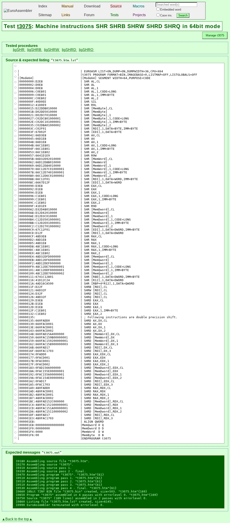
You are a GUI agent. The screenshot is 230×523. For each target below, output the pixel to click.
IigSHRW (52, 50)
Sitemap (45, 15)
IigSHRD (69, 50)
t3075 (24, 26)
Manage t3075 (215, 35)
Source (116, 6)
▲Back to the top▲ (17, 519)
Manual (67, 6)
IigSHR (19, 50)
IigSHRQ (86, 50)
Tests (114, 15)
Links (66, 15)
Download (92, 6)
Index (42, 6)
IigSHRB (34, 50)
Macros (138, 6)
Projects (139, 15)
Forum (89, 15)
